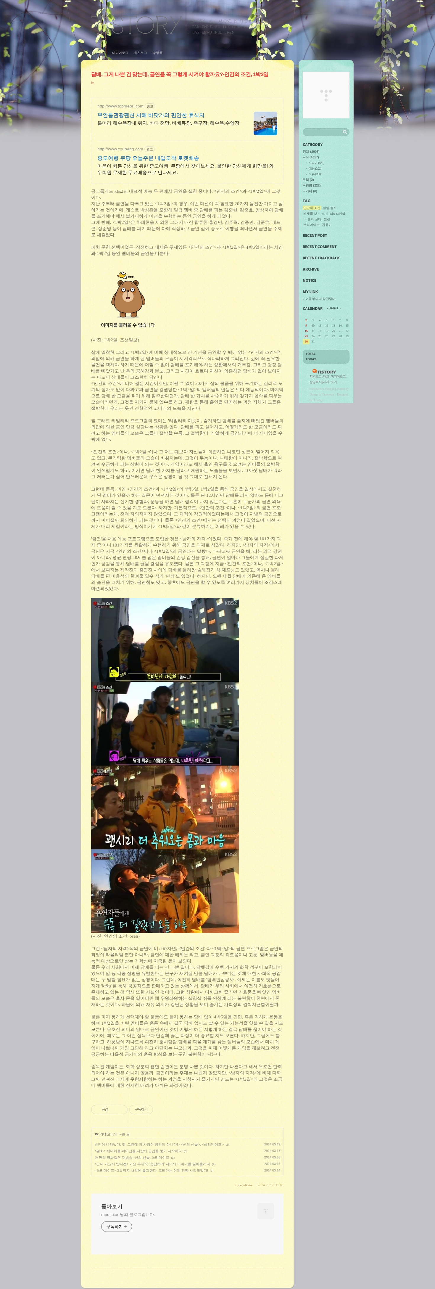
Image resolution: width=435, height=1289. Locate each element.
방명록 (157, 52)
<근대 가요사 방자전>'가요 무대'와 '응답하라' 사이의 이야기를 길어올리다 (152, 1164)
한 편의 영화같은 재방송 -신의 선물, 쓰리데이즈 (131, 1157)
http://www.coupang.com (120, 149)
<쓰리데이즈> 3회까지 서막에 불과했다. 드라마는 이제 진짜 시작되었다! (151, 1171)
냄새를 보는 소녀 (315, 213)
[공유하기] (113, 1109)
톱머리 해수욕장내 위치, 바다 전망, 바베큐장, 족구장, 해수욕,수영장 (168, 123)
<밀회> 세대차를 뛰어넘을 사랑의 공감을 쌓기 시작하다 (138, 1151)
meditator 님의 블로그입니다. (128, 1214)
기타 (311, 191)
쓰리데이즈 (311, 224)
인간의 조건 (311, 208)
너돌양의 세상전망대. (320, 298)
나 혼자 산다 (312, 219)
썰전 (327, 219)
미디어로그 (120, 52)
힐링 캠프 (330, 208)
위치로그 (140, 52)
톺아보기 (181, 24)
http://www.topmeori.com (120, 106)
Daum (314, 394)
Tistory (318, 400)
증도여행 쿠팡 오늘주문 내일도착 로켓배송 (148, 158)
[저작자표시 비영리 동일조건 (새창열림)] (161, 1109)
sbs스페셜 (337, 213)
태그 (103, 52)
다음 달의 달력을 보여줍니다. (340, 308)
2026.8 (334, 308)
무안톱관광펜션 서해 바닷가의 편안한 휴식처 (150, 115)
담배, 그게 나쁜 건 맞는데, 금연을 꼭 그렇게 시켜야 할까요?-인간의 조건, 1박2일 (179, 74)
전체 (311, 151)
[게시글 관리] (121, 1109)
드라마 (316, 163)
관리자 (324, 382)
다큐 (315, 174)
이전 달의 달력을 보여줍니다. (328, 308)
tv (92, 83)
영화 (313, 185)
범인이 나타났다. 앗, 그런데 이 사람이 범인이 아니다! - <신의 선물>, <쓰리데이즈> (159, 1144)
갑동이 (327, 224)
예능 (315, 168)
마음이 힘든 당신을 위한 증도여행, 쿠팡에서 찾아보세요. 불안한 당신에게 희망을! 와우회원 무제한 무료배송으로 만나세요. (185, 169)
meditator (316, 388)
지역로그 (315, 376)
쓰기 (334, 382)
